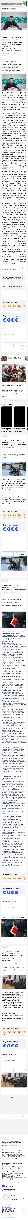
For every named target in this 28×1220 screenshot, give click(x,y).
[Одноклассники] (8, 320)
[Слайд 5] (17, 400)
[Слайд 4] (15, 400)
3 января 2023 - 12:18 (6, 53)
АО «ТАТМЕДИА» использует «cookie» (7, 1208)
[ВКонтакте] (4, 320)
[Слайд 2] (12, 400)
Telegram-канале (17, 278)
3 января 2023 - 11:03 (6, 963)
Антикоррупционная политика (8, 1205)
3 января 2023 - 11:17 (6, 594)
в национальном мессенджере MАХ (13, 287)
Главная (4, 1117)
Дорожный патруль (15, 1117)
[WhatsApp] (16, 320)
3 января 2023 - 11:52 (6, 449)
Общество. (5, 33)
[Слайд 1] (10, 400)
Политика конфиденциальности (8, 1216)
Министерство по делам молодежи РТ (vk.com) (14, 268)
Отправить (20, 345)
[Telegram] (12, 320)
